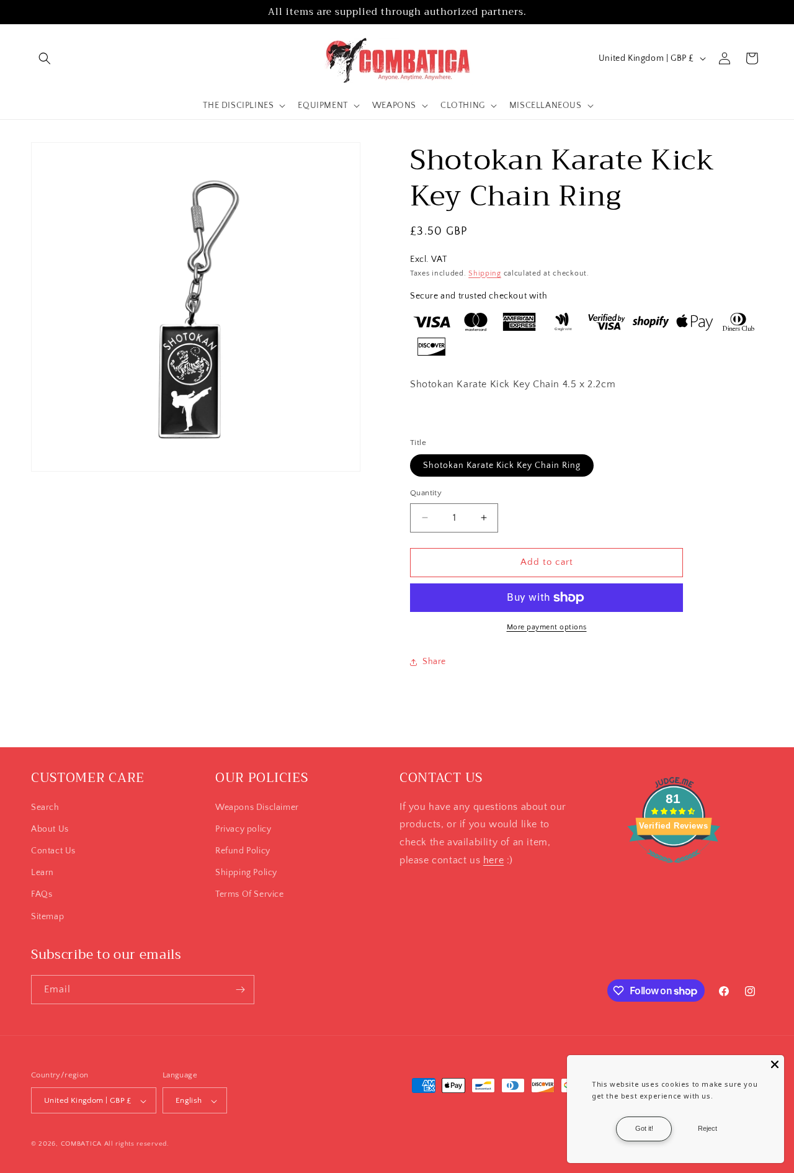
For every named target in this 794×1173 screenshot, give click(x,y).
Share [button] (434, 662)
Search (45, 807)
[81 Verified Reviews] (673, 869)
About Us (50, 829)
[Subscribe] (240, 989)
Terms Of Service (249, 895)
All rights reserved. (136, 1144)
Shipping (484, 273)
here (493, 860)
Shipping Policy (246, 873)
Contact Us (53, 851)
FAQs (41, 895)
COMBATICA (81, 1144)
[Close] (775, 1064)
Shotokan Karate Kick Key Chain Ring (502, 465)
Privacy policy (243, 829)
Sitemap (47, 917)
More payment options (547, 627)
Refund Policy (242, 851)
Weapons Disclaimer (257, 807)
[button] (44, 58)
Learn (42, 873)
